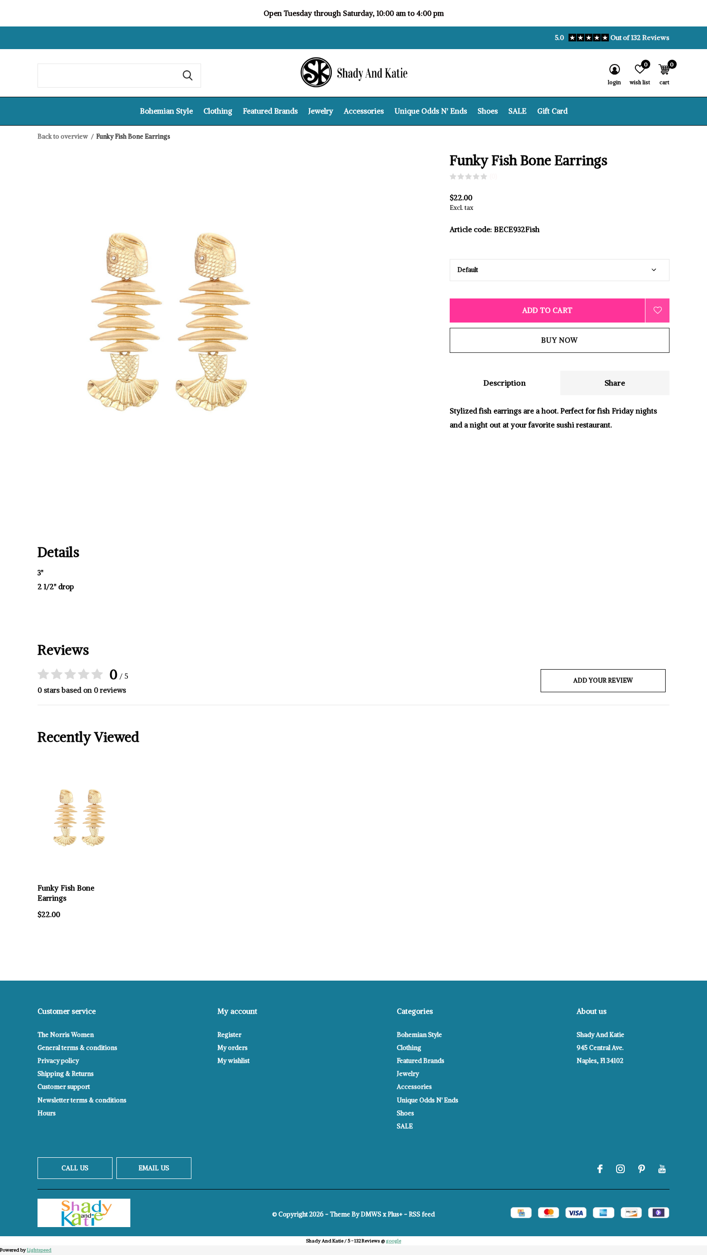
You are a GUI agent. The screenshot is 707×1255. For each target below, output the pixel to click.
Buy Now (559, 340)
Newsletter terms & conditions (82, 1100)
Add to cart (547, 310)
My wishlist (233, 1061)
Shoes (488, 111)
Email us (154, 1168)
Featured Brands (270, 111)
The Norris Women (66, 1035)
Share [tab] (615, 383)
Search (187, 76)
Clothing (217, 111)
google (393, 1241)
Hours (47, 1113)
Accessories (364, 111)
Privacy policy (58, 1061)
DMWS (371, 1214)
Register (229, 1035)
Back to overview (63, 136)
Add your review (603, 680)
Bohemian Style (166, 111)
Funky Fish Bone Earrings (66, 893)
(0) (493, 176)
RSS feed (422, 1214)
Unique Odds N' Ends (430, 111)
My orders (232, 1048)
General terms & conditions (77, 1048)
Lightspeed (39, 1250)
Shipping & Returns (66, 1074)
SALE (517, 111)
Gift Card (552, 111)
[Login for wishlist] (657, 310)
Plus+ (395, 1214)
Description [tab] (504, 383)
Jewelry (320, 111)
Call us (75, 1168)
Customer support (64, 1087)
